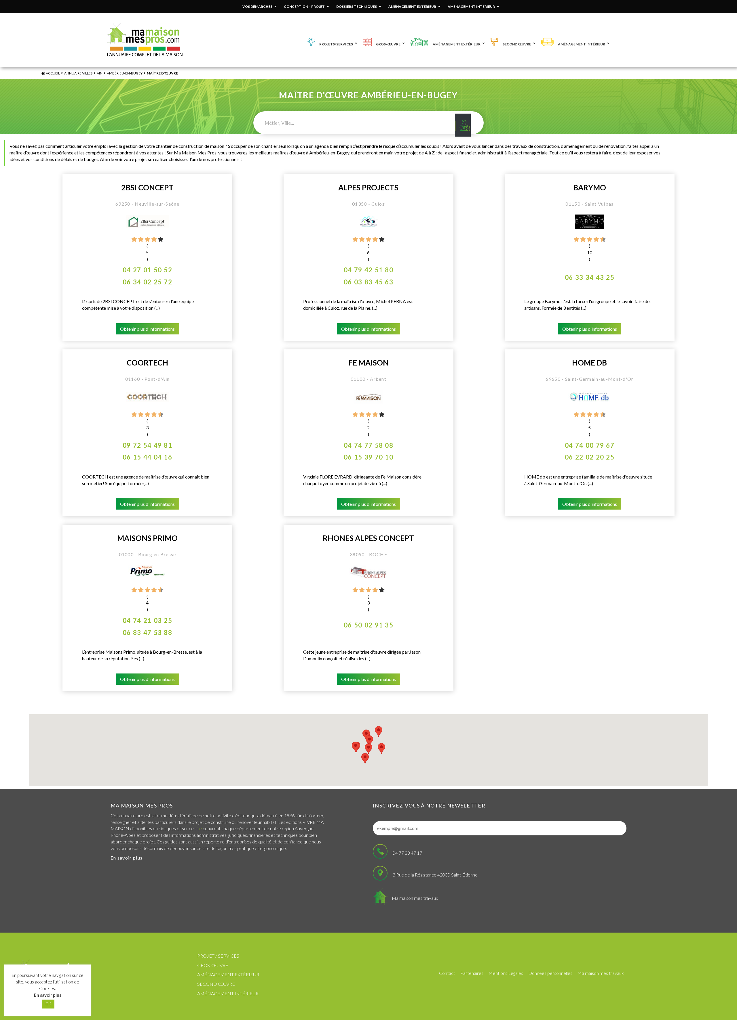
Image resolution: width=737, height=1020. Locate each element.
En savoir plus (127, 857)
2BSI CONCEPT (147, 187)
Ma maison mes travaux (415, 898)
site (198, 828)
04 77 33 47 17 (407, 853)
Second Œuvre (216, 984)
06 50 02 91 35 (368, 625)
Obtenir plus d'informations (147, 329)
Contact (447, 973)
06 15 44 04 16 (147, 457)
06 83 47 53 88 (147, 632)
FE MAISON (368, 363)
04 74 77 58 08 (368, 445)
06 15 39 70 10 (368, 457)
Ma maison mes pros (142, 805)
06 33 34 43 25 (589, 277)
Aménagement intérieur (228, 993)
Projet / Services (218, 955)
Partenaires (471, 973)
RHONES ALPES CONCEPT (368, 538)
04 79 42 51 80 (368, 270)
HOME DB (589, 363)
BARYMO (589, 187)
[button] (381, 748)
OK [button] (48, 1004)
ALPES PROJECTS (368, 187)
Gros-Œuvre (212, 965)
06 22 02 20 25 (589, 457)
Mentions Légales (506, 973)
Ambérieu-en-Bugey (125, 73)
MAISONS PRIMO (147, 538)
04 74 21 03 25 (147, 620)
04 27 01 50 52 (147, 270)
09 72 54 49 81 (147, 445)
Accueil (52, 73)
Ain (99, 73)
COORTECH (147, 363)
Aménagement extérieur (228, 974)
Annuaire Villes (78, 73)
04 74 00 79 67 (589, 445)
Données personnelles (550, 973)
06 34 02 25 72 (147, 282)
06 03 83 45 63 (368, 282)
